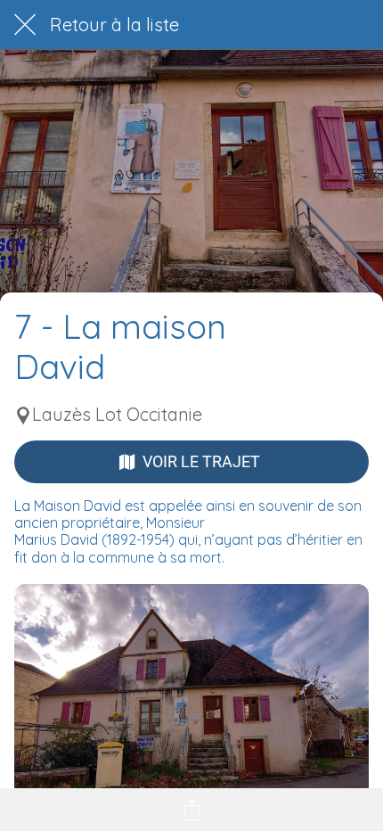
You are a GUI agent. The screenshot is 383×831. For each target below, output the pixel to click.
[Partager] (191, 809)
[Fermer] (25, 25)
